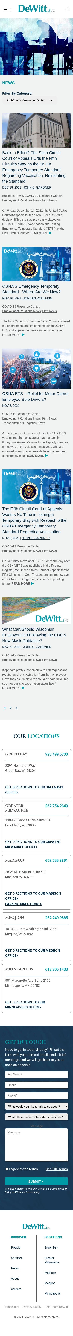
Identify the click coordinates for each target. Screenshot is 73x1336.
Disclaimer (12, 1307)
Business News (12, 195)
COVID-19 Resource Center (43, 195)
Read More (40, 233)
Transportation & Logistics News (23, 423)
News (15, 1268)
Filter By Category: (17, 93)
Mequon (50, 1283)
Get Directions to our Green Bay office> (34, 789)
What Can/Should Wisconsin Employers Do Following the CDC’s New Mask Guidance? (34, 635)
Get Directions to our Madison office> (33, 895)
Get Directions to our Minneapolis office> (25, 1004)
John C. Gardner (37, 187)
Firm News (49, 200)
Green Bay (51, 1247)
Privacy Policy (32, 1307)
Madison (50, 1273)
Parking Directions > (23, 904)
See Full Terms (57, 1169)
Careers (16, 1289)
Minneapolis (53, 1293)
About (15, 1278)
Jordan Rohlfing (37, 298)
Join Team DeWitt (56, 1307)
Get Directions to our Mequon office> (32, 953)
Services (17, 1258)
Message (36, 1126)
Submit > (35, 1182)
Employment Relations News (21, 200)
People (16, 1247)
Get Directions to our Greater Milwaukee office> (32, 844)
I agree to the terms (23, 1169)
